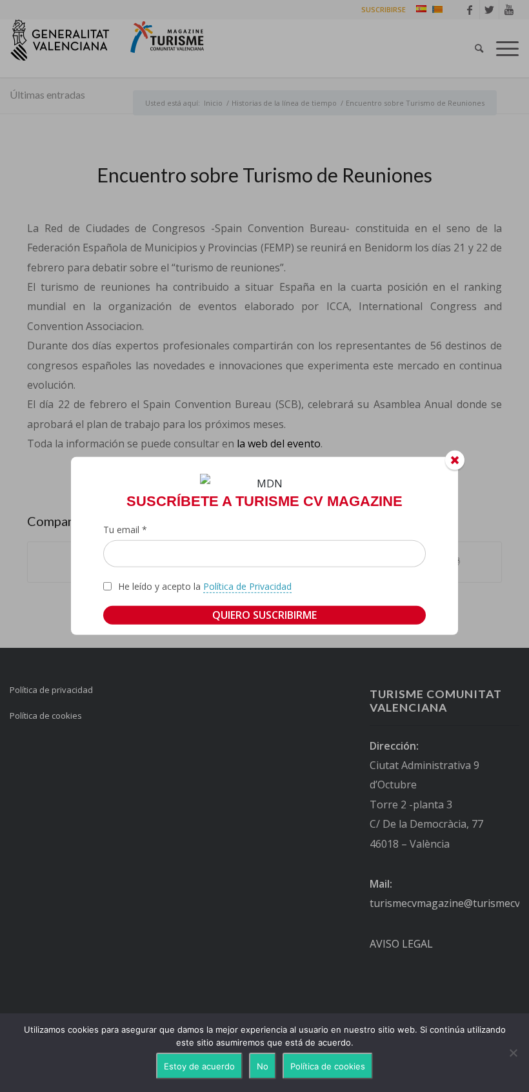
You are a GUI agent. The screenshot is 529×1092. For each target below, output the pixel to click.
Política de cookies (327, 1066)
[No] (512, 1052)
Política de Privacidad (247, 586)
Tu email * (125, 529)
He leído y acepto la (205, 586)
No (262, 1066)
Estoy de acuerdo (199, 1066)
